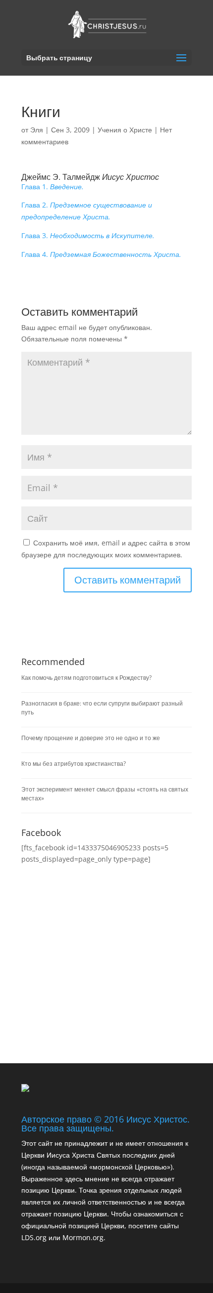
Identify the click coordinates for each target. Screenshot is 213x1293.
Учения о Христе (125, 129)
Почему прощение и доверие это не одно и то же (90, 738)
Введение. (67, 186)
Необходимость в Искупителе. (102, 235)
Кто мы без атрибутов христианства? (73, 763)
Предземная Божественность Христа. (115, 254)
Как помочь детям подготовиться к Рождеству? (86, 677)
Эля (36, 129)
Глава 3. (35, 235)
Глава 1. (35, 186)
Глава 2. (35, 204)
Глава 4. (35, 254)
